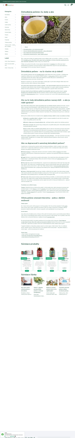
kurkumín (59, 151)
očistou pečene (52, 76)
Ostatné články (8, 32)
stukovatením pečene (31, 94)
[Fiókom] (68, 5)
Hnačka (6, 22)
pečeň (26, 67)
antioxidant (43, 188)
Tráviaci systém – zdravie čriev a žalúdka (10, 45)
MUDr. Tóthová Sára (9, 68)
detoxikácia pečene (27, 60)
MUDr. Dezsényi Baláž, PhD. (9, 64)
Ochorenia (7, 27)
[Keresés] (65, 5)
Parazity (6, 34)
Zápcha (6, 54)
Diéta (6, 17)
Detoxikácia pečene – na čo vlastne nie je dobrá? (33, 49)
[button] (27, 271)
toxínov (51, 108)
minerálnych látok (50, 217)
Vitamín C (35, 188)
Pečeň (6, 37)
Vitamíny (6, 49)
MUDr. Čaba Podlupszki (10, 61)
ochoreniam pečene (51, 192)
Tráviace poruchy (8, 42)
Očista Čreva (7, 29)
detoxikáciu (53, 64)
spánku (66, 206)
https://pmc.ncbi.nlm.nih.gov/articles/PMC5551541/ (32, 235)
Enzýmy (6, 19)
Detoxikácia (7, 14)
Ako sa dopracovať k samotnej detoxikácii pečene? (34, 52)
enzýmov (23, 154)
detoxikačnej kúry (40, 74)
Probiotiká (7, 40)
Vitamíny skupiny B (31, 192)
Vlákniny (6, 51)
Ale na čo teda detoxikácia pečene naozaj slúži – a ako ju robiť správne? (38, 51)
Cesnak (23, 157)
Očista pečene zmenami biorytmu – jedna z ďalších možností (36, 54)
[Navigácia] (3, 5)
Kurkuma (28, 151)
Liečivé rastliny (8, 24)
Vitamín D (23, 190)
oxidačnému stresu (61, 158)
